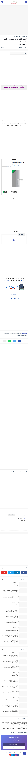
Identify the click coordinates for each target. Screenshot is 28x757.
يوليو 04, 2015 (15, 685)
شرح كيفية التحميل (14, 298)
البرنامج (5, 280)
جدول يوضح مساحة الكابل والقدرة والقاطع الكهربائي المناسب (10, 687)
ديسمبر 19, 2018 (15, 672)
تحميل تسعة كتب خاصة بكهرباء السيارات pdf (10, 693)
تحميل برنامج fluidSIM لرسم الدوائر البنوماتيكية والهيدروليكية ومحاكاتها (11, 617)
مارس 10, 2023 (15, 621)
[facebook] (24, 572)
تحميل (8, 280)
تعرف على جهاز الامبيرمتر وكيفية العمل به (10, 711)
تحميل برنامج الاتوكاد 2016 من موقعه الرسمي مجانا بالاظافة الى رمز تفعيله (9, 636)
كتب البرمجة (16, 36)
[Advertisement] (14, 20)
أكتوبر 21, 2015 (15, 691)
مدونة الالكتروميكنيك (9, 752)
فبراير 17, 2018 (15, 602)
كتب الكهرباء (13, 333)
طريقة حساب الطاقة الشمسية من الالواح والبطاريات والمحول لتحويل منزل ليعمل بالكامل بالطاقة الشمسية (10, 592)
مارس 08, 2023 (15, 640)
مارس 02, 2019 (15, 608)
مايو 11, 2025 (15, 627)
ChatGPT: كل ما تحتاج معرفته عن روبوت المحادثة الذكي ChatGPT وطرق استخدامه (10, 642)
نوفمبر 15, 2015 (15, 615)
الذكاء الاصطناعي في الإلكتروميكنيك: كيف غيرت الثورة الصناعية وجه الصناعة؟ (10, 630)
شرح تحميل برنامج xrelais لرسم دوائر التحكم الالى (10, 585)
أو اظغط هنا (14, 294)
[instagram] (16, 755)
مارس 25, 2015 (15, 678)
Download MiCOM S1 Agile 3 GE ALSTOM (10, 622)
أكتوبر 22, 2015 (15, 634)
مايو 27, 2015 (15, 582)
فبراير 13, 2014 (15, 596)
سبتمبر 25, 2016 (15, 589)
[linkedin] (17, 572)
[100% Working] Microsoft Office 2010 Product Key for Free (11, 668)
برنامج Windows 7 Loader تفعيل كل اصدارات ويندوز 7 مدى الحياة (9, 675)
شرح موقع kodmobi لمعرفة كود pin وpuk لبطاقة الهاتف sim (10, 598)
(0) (2, 47)
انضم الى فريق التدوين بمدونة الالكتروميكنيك (10, 604)
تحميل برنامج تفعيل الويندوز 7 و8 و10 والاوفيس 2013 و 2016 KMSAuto (11, 611)
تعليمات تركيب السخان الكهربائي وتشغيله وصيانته (10, 700)
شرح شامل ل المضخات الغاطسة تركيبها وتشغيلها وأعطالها (10, 662)
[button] (19, 341)
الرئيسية (23, 36)
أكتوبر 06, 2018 (15, 666)
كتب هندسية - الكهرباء (22, 335)
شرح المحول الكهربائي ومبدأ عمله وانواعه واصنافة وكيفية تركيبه (10, 681)
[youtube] (4, 572)
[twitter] (11, 572)
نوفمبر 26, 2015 (15, 697)
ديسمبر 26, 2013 (15, 710)
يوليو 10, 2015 (15, 660)
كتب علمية (7, 333)
